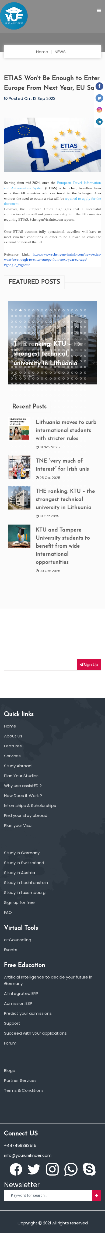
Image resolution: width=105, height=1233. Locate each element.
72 (85, 327)
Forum (10, 1043)
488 (16, 463)
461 (55, 452)
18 (85, 310)
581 (29, 492)
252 (85, 384)
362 (16, 424)
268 (76, 390)
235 (12, 384)
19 (12, 316)
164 (16, 361)
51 (72, 322)
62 (42, 327)
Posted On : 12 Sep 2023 (31, 98)
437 (29, 446)
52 (76, 322)
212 (68, 373)
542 (16, 480)
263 (55, 390)
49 (63, 322)
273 (20, 395)
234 (85, 378)
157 (63, 356)
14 (68, 310)
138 (59, 350)
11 (55, 310)
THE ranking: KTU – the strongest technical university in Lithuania (65, 499)
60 (33, 327)
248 (68, 384)
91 (12, 339)
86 (68, 333)
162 (85, 356)
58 (25, 327)
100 (51, 339)
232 (76, 378)
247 (63, 384)
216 (85, 373)
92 (16, 339)
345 (20, 418)
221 (29, 378)
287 (81, 395)
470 (16, 458)
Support (12, 1023)
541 (12, 480)
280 (51, 395)
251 (81, 384)
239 (29, 384)
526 (25, 475)
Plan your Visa (18, 825)
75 (20, 333)
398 (16, 435)
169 (38, 361)
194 (68, 367)
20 (16, 316)
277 (38, 395)
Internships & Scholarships (30, 805)
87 (72, 333)
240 (33, 384)
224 (42, 378)
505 (12, 469)
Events (10, 949)
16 (76, 310)
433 (12, 446)
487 (12, 463)
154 (51, 356)
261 (46, 390)
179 (81, 361)
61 (38, 327)
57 (20, 327)
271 (12, 395)
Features (13, 746)
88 (76, 333)
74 (16, 333)
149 (29, 356)
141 (72, 350)
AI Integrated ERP (21, 993)
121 (63, 344)
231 (72, 378)
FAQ (8, 912)
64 (51, 327)
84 (59, 333)
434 (16, 446)
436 (25, 446)
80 (42, 333)
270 (85, 390)
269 (81, 390)
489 (20, 463)
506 (16, 469)
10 (51, 310)
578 (16, 492)
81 (46, 333)
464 (68, 452)
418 (25, 441)
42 (33, 322)
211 (63, 373)
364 (25, 424)
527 (29, 475)
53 (81, 322)
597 (20, 497)
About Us (13, 736)
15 (72, 310)
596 (16, 497)
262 (51, 390)
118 (51, 344)
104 (68, 339)
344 (16, 418)
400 (25, 435)
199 (12, 373)
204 (33, 373)
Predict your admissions (28, 1013)
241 (38, 384)
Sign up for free (19, 902)
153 (46, 356)
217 (12, 378)
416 (16, 441)
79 (38, 333)
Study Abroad (18, 766)
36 (85, 316)
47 (55, 322)
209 (55, 373)
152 (42, 356)
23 (29, 316)
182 (16, 367)
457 (38, 452)
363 (20, 424)
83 (55, 333)
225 (46, 378)
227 (55, 378)
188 (42, 367)
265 (63, 390)
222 (33, 378)
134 (42, 350)
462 (59, 452)
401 (29, 435)
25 (38, 316)
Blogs (9, 1070)
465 (72, 452)
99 (46, 339)
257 (29, 390)
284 (68, 395)
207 (46, 373)
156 (59, 356)
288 (85, 395)
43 (38, 322)
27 (46, 316)
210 (59, 373)
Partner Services (20, 1080)
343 (12, 418)
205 (38, 373)
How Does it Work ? (23, 795)
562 (25, 486)
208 (51, 373)
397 (12, 435)
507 (20, 469)
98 (42, 339)
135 (46, 350)
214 (76, 373)
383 (29, 429)
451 (12, 452)
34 (76, 316)
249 (72, 384)
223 (38, 378)
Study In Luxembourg (25, 892)
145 (12, 356)
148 (25, 356)
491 (29, 463)
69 (72, 327)
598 (25, 497)
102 (59, 339)
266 (68, 390)
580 (25, 492)
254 (16, 390)
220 (25, 378)
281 (55, 395)
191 (55, 367)
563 (29, 486)
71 (81, 327)
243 (46, 384)
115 (38, 344)
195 (72, 367)
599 (29, 497)
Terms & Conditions (24, 1090)
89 (81, 333)
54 (85, 322)
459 (46, 452)
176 (68, 361)
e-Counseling (17, 940)
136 (51, 350)
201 (20, 373)
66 (59, 327)
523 (12, 475)
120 (59, 344)
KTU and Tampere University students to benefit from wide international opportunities (63, 546)
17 (81, 310)
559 (12, 486)
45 (46, 322)
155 (55, 356)
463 (63, 452)
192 (59, 367)
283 (63, 395)
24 (33, 316)
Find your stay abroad (25, 815)
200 (16, 373)
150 (33, 356)
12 (59, 310)
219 (20, 378)
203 (29, 373)
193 (63, 367)
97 (38, 339)
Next (79, 343)
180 (85, 361)
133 (38, 350)
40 (25, 322)
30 (59, 316)
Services (12, 756)
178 (76, 361)
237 (20, 384)
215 (81, 373)
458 (42, 452)
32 (68, 316)
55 (12, 327)
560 (16, 486)
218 (16, 378)
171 (46, 361)
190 (51, 367)
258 (33, 390)
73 (12, 333)
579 (20, 492)
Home (42, 51)
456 (33, 452)
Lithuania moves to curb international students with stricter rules (66, 430)
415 (12, 441)
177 (72, 361)
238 (25, 384)
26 (42, 316)
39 (20, 322)
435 (20, 446)
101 (55, 339)
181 (12, 367)
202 (25, 373)
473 (29, 458)
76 (25, 333)
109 (12, 344)
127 (12, 350)
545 (29, 480)
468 (85, 452)
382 (25, 429)
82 (51, 333)
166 (25, 361)
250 (76, 384)
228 (59, 378)
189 (46, 367)
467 (81, 452)
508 (25, 469)
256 (25, 390)
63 (46, 327)
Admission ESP (18, 1003)
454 (25, 452)
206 (42, 373)
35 (81, 316)
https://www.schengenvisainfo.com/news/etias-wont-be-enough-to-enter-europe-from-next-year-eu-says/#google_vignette (52, 259)
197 (81, 367)
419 (29, 441)
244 (51, 384)
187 (38, 367)
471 (20, 458)
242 (42, 384)
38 (16, 322)
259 (38, 390)
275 (29, 395)
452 (16, 452)
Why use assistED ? (23, 785)
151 (38, 356)
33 (72, 316)
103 (63, 339)
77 (29, 333)
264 (59, 390)
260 (42, 390)
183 (20, 367)
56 (16, 327)
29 (55, 316)
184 (25, 367)
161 (81, 356)
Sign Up (90, 664)
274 (25, 395)
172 (51, 361)
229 (63, 378)
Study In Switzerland (24, 862)
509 (29, 469)
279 (46, 395)
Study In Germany (22, 853)
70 (76, 327)
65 (55, 327)
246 (59, 384)
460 (51, 452)
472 (25, 458)
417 (20, 441)
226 (51, 378)
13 (63, 310)
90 (85, 333)
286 (76, 395)
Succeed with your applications (35, 1033)
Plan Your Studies (21, 776)
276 (33, 395)
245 (55, 384)
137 (55, 350)
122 (68, 344)
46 (51, 322)
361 (12, 424)
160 (76, 356)
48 (59, 322)
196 (76, 367)
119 (55, 344)
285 (72, 395)
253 (12, 390)
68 (68, 327)
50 (68, 322)
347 (29, 418)
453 (20, 452)
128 (16, 350)
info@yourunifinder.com (27, 1155)
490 (25, 463)
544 (25, 480)
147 (20, 356)
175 (63, 361)
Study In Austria (19, 872)
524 (16, 475)
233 (81, 378)
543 (20, 480)
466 (76, 452)
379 (12, 429)
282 (59, 395)
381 (20, 429)
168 (33, 361)
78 (33, 333)
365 (29, 424)
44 (42, 322)
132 (33, 350)
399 (20, 435)
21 (20, 316)
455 (29, 452)
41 (29, 322)
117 (46, 344)
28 (51, 316)
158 (68, 356)
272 (16, 395)
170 (42, 361)
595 (12, 497)
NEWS (60, 51)
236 (16, 384)
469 (12, 458)
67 (63, 327)
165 (20, 361)
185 (29, 367)
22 (25, 316)
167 (29, 361)
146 (16, 356)
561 (20, 486)
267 (72, 390)
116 (42, 344)
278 (42, 395)
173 (55, 361)
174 (59, 361)
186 (33, 367)
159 (72, 356)
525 (20, 475)
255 (20, 390)
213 (72, 373)
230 (68, 378)
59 (29, 327)
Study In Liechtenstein (26, 882)
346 (25, 418)
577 (12, 492)
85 (63, 333)
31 (63, 316)
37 (12, 322)
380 (16, 429)
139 (63, 350)
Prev (25, 343)
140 (68, 350)
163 (12, 361)
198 (85, 367)
